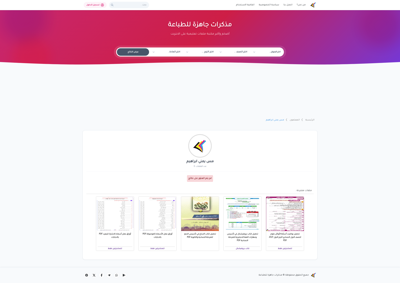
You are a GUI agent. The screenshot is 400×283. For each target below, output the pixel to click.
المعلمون (295, 120)
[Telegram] (109, 275)
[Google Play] (124, 275)
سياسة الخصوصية (269, 5)
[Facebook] (101, 275)
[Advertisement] (200, 92)
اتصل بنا (287, 5)
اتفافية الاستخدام (245, 5)
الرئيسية (309, 120)
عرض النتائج (133, 52)
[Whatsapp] (116, 275)
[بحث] (112, 5)
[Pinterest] (86, 275)
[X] (94, 275)
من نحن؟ (301, 5)
